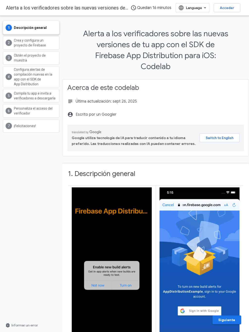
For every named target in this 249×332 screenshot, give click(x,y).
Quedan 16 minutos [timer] (151, 8)
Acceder (227, 8)
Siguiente (226, 320)
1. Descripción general (101, 173)
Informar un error (21, 325)
